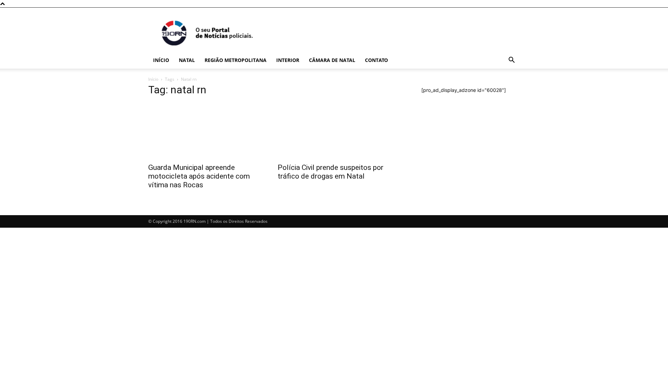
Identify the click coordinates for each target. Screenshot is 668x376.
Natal (187, 60)
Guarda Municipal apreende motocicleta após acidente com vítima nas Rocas (199, 176)
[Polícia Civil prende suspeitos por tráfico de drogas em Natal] (334, 131)
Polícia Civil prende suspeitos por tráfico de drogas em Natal (330, 171)
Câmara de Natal (332, 60)
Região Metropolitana (236, 60)
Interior (287, 60)
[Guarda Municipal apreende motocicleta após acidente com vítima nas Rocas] (204, 131)
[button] (511, 60)
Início (161, 60)
